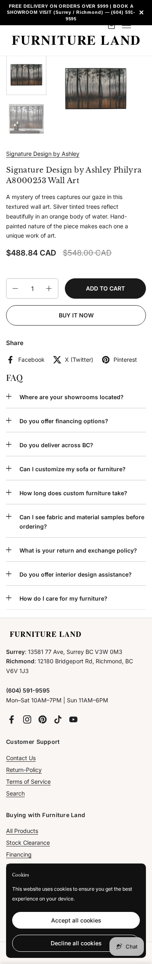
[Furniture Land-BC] (76, 40)
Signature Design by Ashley (42, 153)
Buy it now (76, 315)
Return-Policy (24, 769)
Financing (19, 854)
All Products (22, 830)
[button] (14, 288)
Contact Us (21, 757)
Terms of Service (28, 781)
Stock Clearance (28, 842)
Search (15, 793)
